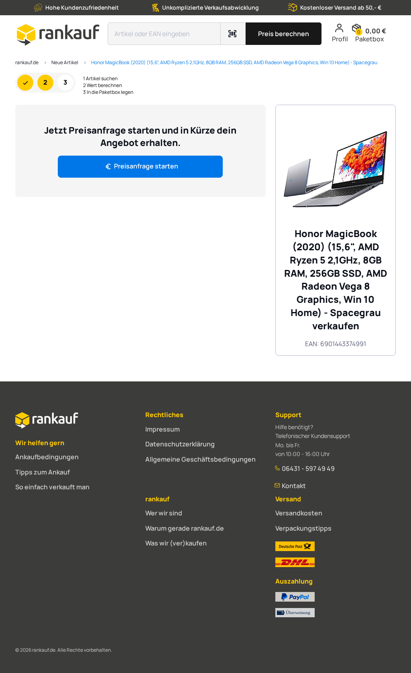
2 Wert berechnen (102, 85)
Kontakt (293, 485)
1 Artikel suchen (100, 78)
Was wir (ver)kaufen (176, 543)
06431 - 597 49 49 (308, 468)
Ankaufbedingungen (47, 456)
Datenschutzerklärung (180, 444)
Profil (340, 38)
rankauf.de (27, 62)
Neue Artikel (64, 62)
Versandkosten (298, 513)
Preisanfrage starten (146, 166)
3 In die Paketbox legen (108, 92)
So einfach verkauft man (52, 486)
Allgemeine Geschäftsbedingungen (200, 459)
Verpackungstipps (303, 528)
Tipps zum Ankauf (42, 472)
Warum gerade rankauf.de (184, 528)
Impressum (162, 429)
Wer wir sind (163, 513)
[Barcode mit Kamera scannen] (233, 33)
